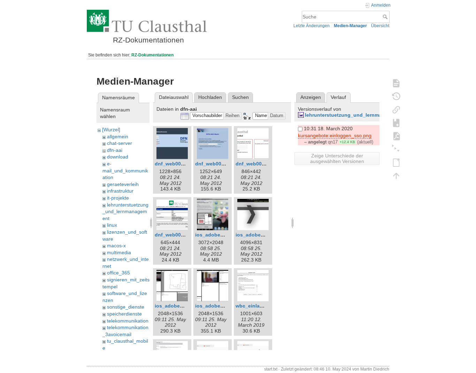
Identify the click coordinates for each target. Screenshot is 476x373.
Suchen (240, 97)
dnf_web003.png (255, 163)
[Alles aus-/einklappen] (396, 149)
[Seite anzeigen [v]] (396, 83)
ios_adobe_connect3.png (185, 306)
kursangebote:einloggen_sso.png (334, 135)
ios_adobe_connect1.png (225, 235)
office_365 (118, 272)
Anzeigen (310, 97)
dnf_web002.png (215, 163)
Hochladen (210, 97)
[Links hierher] (396, 109)
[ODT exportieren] (396, 162)
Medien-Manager (350, 25)
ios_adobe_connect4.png (225, 306)
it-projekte (118, 198)
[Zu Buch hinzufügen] (396, 122)
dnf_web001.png (174, 163)
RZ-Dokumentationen (152, 55)
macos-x (116, 245)
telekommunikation (127, 321)
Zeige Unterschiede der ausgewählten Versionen (337, 158)
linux (112, 225)
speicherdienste (124, 314)
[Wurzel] (111, 129)
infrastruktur (120, 191)
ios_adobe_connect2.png (266, 235)
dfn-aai (114, 150)
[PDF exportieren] (396, 135)
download (117, 157)
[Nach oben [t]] (396, 175)
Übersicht (380, 25)
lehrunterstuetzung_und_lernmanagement (125, 211)
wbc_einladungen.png (262, 306)
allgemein (117, 136)
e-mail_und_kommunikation (125, 170)
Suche (386, 16)
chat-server (119, 143)
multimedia (119, 252)
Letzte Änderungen (311, 25)
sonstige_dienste (125, 307)
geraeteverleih (123, 184)
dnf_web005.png (174, 235)
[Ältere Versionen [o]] (396, 96)
